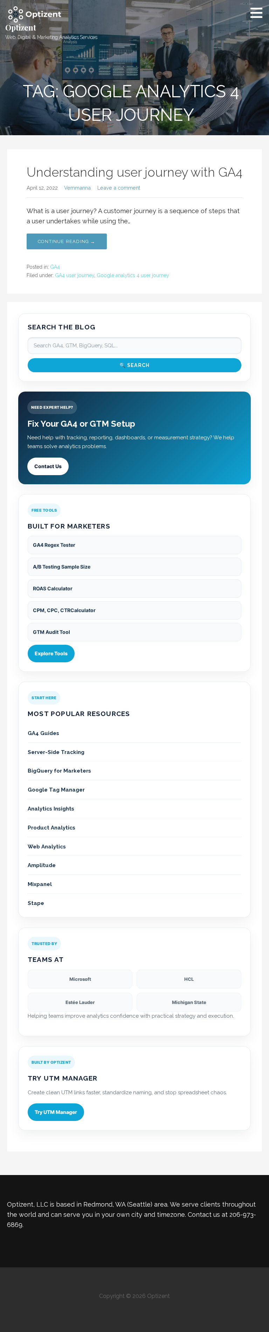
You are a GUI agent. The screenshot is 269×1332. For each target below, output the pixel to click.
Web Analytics (47, 847)
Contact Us (48, 466)
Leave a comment (118, 188)
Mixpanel (40, 884)
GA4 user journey (74, 275)
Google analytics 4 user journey (133, 275)
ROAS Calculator (53, 588)
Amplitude (42, 865)
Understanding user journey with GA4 (134, 172)
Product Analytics (51, 828)
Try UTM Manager (56, 1112)
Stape (36, 903)
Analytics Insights (51, 809)
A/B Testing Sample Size (61, 567)
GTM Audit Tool (51, 632)
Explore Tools (51, 653)
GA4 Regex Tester (54, 545)
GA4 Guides (43, 733)
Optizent (20, 27)
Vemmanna (77, 188)
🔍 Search (134, 365)
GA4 (55, 267)
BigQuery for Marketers (59, 771)
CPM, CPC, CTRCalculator (64, 610)
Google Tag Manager (56, 790)
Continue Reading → (67, 241)
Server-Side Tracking (56, 752)
